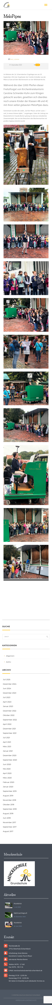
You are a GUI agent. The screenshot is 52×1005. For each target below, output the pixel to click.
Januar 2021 (8, 751)
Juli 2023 (6, 697)
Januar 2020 (8, 787)
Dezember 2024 (9, 684)
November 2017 (9, 822)
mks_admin (14, 59)
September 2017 (9, 827)
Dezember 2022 (9, 711)
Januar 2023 (8, 706)
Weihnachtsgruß (20, 913)
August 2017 (8, 831)
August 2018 (8, 813)
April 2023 (7, 702)
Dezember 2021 (9, 729)
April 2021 (7, 742)
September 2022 (10, 720)
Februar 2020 (8, 782)
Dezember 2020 (9, 755)
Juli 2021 (6, 737)
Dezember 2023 (9, 693)
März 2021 (7, 746)
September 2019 (10, 791)
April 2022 (7, 724)
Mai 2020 (7, 769)
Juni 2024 (7, 688)
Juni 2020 (7, 764)
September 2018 (10, 809)
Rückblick (18, 903)
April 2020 (7, 773)
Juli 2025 (6, 679)
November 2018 (9, 800)
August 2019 (8, 796)
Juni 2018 (7, 818)
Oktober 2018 (8, 804)
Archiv (8, 662)
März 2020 (7, 778)
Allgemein (10, 656)
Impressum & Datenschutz (26, 1000)
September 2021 (9, 733)
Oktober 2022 (8, 715)
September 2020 (10, 760)
